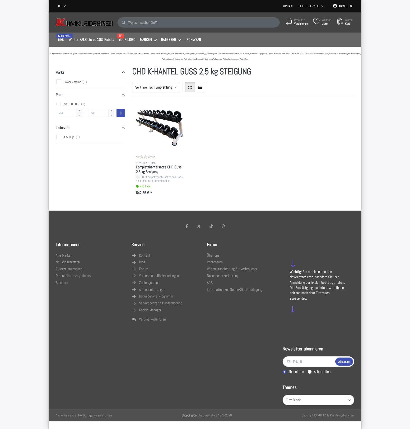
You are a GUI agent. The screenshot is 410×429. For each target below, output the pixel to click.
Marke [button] (60, 72)
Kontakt (288, 6)
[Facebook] (187, 226)
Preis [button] (59, 94)
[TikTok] (211, 226)
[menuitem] (61, 39)
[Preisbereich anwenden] (120, 113)
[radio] (190, 87)
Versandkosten (103, 415)
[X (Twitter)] (199, 226)
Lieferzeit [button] (63, 127)
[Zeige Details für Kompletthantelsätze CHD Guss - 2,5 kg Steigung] (160, 128)
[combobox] (62, 6)
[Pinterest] (223, 226)
